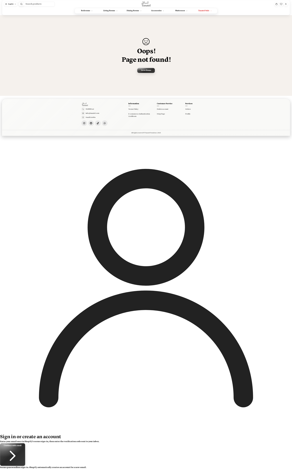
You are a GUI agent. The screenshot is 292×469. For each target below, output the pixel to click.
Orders (188, 109)
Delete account (162, 109)
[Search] (21, 4)
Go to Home (146, 70)
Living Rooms (109, 11)
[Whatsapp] (104, 123)
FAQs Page (161, 114)
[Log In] (286, 4)
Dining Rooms (133, 11)
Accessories (156, 11)
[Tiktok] (98, 123)
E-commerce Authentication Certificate (139, 115)
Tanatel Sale (203, 11)
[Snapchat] (91, 123)
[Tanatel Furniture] (146, 4)
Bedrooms (85, 11)
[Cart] (276, 4)
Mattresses (180, 11)
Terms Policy (133, 109)
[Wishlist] (281, 4)
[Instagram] (84, 123)
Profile (187, 114)
